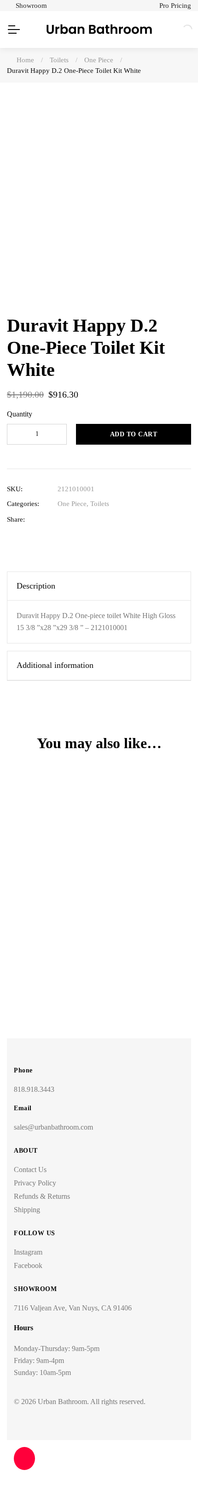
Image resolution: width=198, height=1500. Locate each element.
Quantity (19, 414)
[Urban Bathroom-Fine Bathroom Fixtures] (99, 29)
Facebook (28, 1265)
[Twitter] (76, 519)
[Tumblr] (104, 519)
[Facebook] (61, 519)
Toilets (99, 503)
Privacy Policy (35, 1183)
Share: (16, 519)
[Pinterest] (119, 519)
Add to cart (133, 434)
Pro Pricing (175, 5)
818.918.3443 (34, 1089)
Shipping (27, 1210)
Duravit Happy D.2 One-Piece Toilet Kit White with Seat (99, 952)
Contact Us (30, 1169)
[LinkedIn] (90, 519)
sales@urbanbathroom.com (53, 1127)
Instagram (28, 1252)
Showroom (31, 5)
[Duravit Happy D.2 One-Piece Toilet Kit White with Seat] (99, 858)
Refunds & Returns (42, 1196)
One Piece (72, 503)
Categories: (23, 503)
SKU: (15, 489)
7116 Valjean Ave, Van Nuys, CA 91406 (73, 1308)
